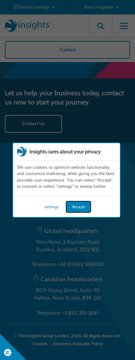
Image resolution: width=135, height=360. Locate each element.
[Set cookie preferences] (13, 347)
